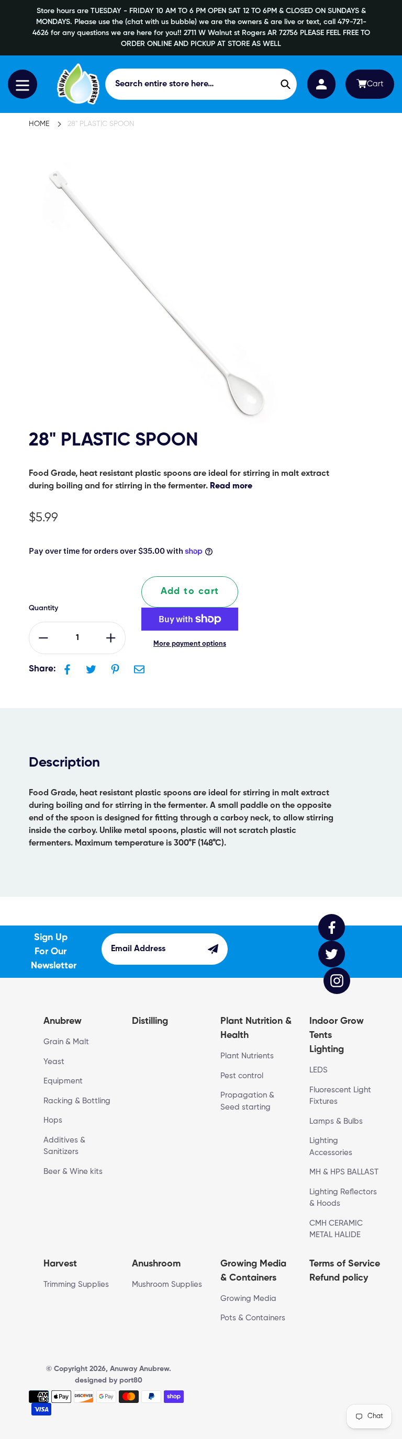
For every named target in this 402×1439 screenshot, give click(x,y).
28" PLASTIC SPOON (101, 124)
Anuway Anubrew (139, 1369)
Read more (231, 486)
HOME (39, 124)
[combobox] (201, 84)
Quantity (43, 608)
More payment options (189, 644)
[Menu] (22, 84)
